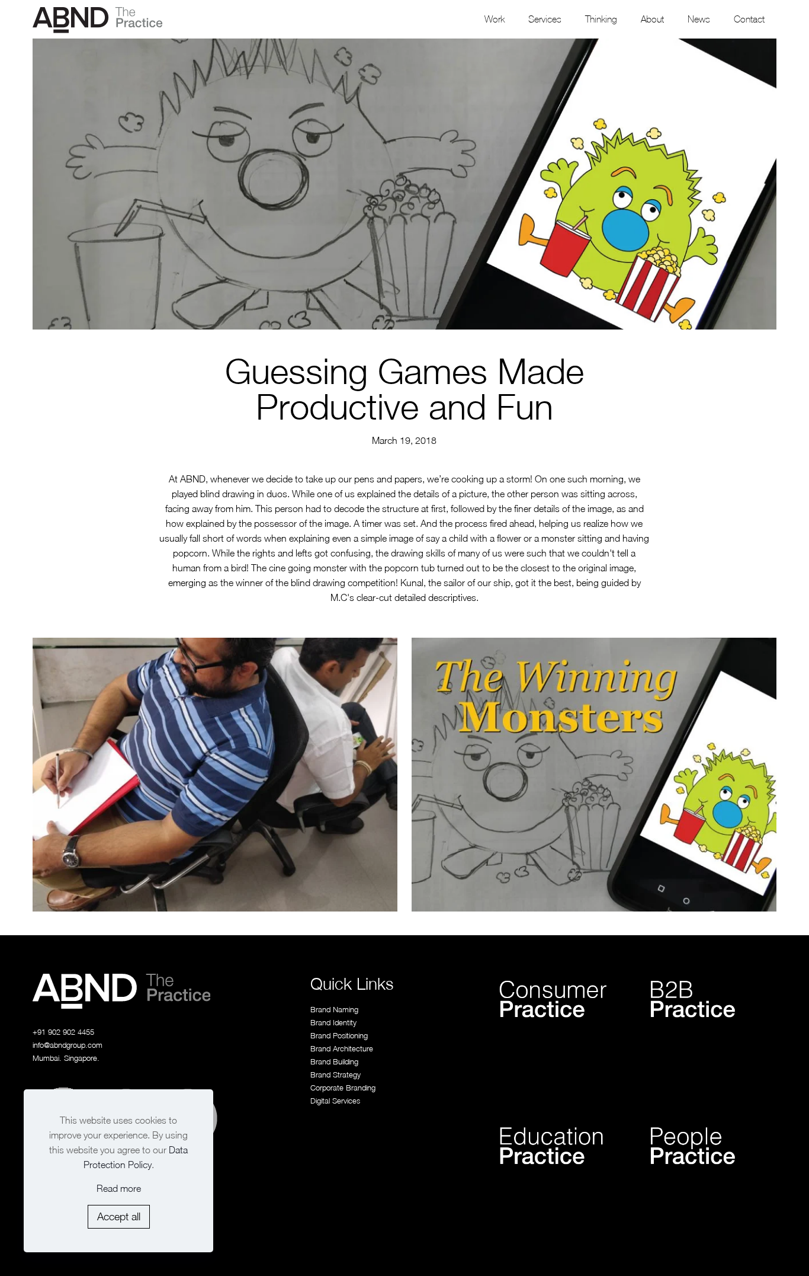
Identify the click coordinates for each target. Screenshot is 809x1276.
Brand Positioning (339, 1035)
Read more (119, 1188)
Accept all (118, 1216)
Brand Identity (333, 1022)
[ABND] (98, 19)
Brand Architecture (341, 1048)
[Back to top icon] (751, 1250)
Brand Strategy (335, 1074)
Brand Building (334, 1061)
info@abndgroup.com (67, 1045)
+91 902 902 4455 (63, 1032)
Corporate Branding (342, 1087)
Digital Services (335, 1100)
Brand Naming (334, 1009)
